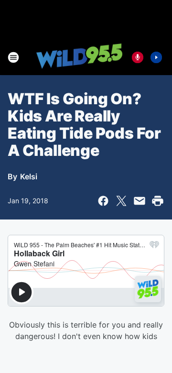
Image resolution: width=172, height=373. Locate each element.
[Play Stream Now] (156, 57)
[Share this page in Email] (139, 201)
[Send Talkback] (137, 57)
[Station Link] (79, 57)
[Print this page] (157, 201)
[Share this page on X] (121, 201)
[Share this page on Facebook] (103, 201)
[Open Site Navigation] (13, 57)
